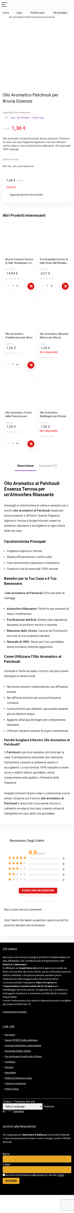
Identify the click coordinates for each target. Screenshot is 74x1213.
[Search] (68, 5)
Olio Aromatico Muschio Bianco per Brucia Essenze (54, 337)
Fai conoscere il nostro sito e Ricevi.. (24, 1056)
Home (6, 12)
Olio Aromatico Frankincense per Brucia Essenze (19, 337)
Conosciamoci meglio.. (15, 1011)
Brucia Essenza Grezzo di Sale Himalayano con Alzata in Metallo (19, 263)
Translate (18, 1111)
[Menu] (4, 5)
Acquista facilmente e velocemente (23, 1045)
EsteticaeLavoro (11, 159)
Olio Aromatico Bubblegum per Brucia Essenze (53, 416)
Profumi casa (37, 12)
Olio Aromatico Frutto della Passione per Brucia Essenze (18, 416)
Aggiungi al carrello (30, 286)
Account (9, 1067)
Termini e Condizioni (15, 1083)
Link (61, 1175)
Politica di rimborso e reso (18, 1078)
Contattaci (10, 1061)
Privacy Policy (12, 1089)
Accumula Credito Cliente (18, 1051)
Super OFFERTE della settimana (21, 1040)
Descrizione (25, 465)
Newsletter (10, 1072)
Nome (6, 1154)
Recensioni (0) (48, 465)
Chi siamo (10, 1034)
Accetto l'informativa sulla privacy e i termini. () (34, 1175)
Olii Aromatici (60, 12)
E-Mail (7, 1164)
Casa (19, 12)
